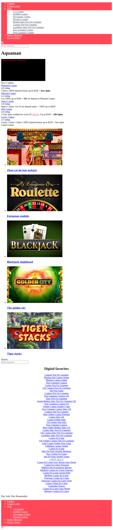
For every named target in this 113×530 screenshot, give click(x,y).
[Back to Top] (2, 527)
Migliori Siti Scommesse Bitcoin (56, 467)
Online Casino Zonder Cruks (56, 406)
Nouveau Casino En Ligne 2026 (56, 480)
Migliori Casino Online (56, 380)
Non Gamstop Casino (23, 30)
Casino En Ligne (56, 438)
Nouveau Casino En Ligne (56, 478)
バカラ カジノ (56, 459)
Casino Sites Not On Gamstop (57, 430)
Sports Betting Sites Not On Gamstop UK (56, 401)
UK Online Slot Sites (56, 422)
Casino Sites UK (56, 417)
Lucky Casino (7, 117)
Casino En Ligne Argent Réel (56, 473)
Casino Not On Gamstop (56, 385)
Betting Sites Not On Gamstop (27, 22)
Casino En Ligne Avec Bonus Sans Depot (56, 462)
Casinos (10, 3)
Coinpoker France (56, 486)
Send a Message (14, 35)
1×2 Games (18, 11)
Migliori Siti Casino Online (56, 377)
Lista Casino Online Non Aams (56, 443)
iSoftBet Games (20, 14)
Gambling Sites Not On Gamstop (28, 27)
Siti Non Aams (56, 390)
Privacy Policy (14, 38)
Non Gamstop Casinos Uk (56, 404)
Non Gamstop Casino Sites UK (56, 409)
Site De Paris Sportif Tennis (56, 456)
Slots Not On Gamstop (56, 398)
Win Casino (6, 109)
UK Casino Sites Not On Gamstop (56, 433)
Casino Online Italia (56, 419)
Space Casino (7, 101)
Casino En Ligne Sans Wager (56, 488)
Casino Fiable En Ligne (56, 483)
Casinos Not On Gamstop (25, 24)
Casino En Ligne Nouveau (56, 465)
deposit (35, 114)
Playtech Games (20, 19)
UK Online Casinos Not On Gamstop (56, 441)
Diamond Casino (9, 85)
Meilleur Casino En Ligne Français (56, 470)
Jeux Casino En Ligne (56, 454)
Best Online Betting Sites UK (56, 427)
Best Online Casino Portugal (56, 414)
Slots (9, 9)
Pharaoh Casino (8, 93)
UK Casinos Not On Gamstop (57, 388)
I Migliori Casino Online (56, 446)
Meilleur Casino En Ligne (56, 475)
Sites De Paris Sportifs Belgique (56, 451)
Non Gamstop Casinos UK (56, 396)
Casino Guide (13, 6)
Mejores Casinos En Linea (56, 491)
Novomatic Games (21, 17)
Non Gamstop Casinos (23, 32)
